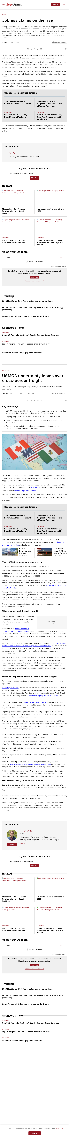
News (4, 14)
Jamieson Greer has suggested (34, 715)
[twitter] (34, 49)
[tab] (7, 261)
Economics (5, 373)
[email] (41, 49)
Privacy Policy (60, 1128)
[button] (3, 4)
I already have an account (34, 284)
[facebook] (28, 49)
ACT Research (36, 491)
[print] (66, 49)
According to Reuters (10, 700)
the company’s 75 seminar (25, 494)
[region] (34, 265)
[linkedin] (31, 49)
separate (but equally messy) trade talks (42, 708)
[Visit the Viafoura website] (62, 270)
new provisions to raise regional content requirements (30, 779)
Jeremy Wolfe (7, 397)
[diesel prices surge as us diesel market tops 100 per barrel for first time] (44, 559)
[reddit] (38, 49)
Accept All (34, 1133)
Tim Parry (5, 42)
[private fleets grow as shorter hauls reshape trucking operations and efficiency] (10, 559)
